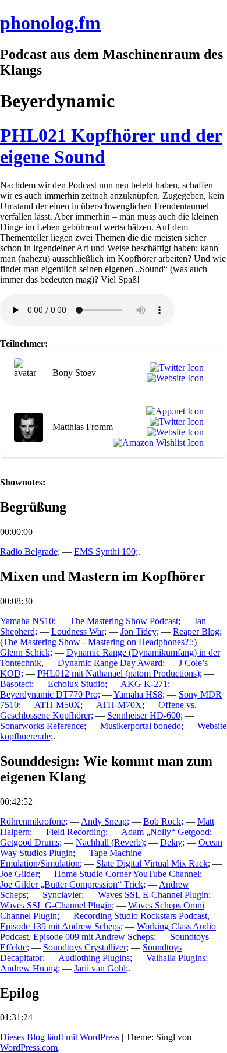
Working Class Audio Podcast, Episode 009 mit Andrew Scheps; (108, 931)
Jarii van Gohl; (101, 968)
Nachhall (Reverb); (111, 842)
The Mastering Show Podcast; (125, 621)
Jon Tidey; (139, 631)
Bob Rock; (163, 821)
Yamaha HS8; (139, 694)
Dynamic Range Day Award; (111, 663)
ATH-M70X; (120, 705)
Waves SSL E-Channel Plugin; (154, 895)
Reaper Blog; (197, 631)
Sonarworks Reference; (43, 726)
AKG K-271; (145, 684)
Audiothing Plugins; (95, 958)
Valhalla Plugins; (177, 958)
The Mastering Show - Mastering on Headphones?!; (98, 642)
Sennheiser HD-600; (145, 715)
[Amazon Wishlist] (156, 443)
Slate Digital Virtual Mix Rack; (153, 863)
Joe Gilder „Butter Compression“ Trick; (73, 884)
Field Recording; (77, 832)
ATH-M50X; (58, 705)
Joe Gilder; (20, 874)
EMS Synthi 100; (106, 552)
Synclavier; (63, 895)
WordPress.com (29, 1047)
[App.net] (172, 411)
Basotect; (17, 684)
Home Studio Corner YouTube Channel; (128, 874)
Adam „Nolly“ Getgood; (166, 832)
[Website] (173, 378)
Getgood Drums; (31, 842)
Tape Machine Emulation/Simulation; (70, 858)
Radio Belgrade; (30, 552)
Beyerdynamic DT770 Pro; (50, 694)
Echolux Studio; (77, 684)
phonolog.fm (50, 22)
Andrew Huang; (30, 968)
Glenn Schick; (26, 652)
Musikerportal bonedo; (141, 726)
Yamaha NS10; (28, 621)
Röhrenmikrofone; (34, 821)
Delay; (172, 842)
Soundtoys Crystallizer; (86, 947)
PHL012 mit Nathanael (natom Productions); (119, 673)
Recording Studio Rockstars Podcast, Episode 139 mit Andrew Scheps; (105, 921)
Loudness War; (79, 631)
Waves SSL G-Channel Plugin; (57, 905)
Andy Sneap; (105, 821)
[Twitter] (174, 367)
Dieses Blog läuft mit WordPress (59, 1037)
